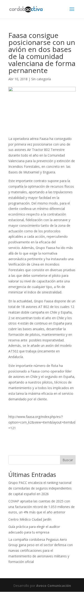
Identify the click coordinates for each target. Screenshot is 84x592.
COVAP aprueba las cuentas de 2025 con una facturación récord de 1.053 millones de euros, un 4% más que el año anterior (41, 507)
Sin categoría (41, 79)
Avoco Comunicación (53, 585)
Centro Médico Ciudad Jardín (29, 519)
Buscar (68, 460)
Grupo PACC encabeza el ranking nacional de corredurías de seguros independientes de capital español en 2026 (40, 488)
